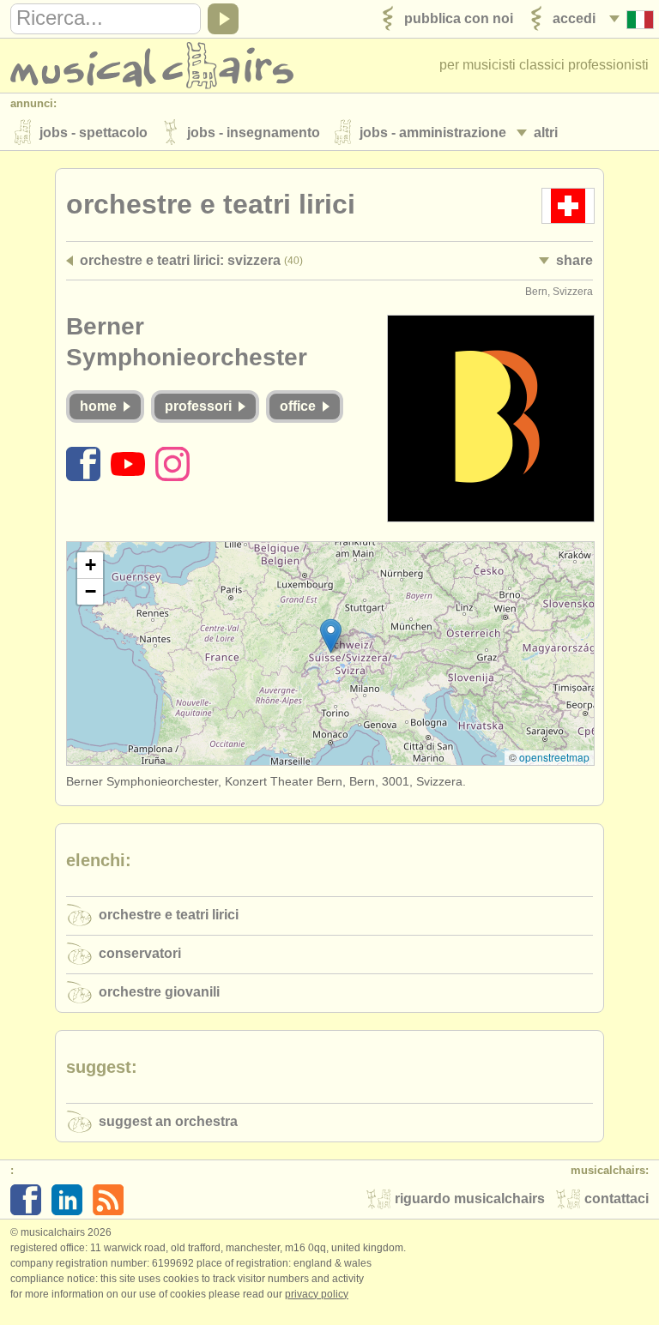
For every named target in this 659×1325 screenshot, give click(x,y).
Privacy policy (316, 1294)
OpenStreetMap (554, 757)
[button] (331, 635)
